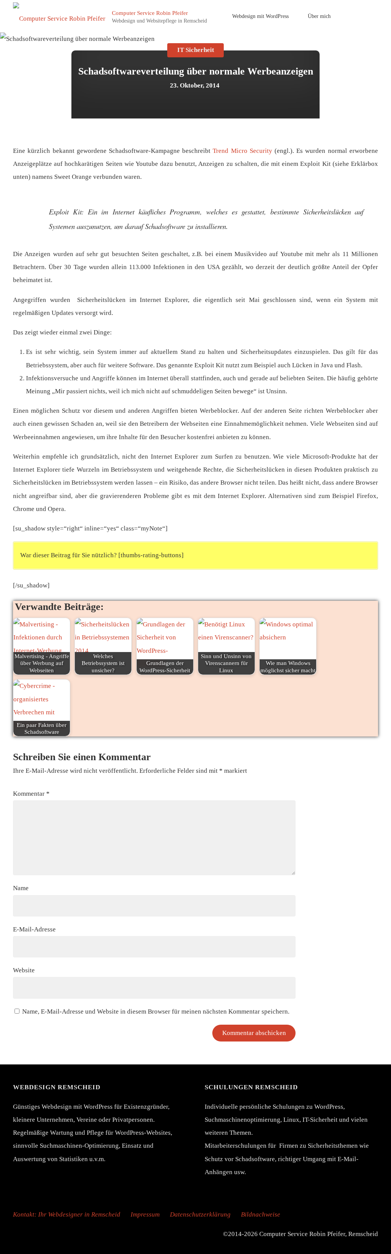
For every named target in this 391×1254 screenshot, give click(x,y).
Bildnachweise (260, 1214)
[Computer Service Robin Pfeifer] (59, 16)
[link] (349, 16)
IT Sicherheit (195, 50)
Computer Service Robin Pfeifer (150, 12)
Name (21, 888)
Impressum (145, 1214)
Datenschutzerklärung (200, 1214)
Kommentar (31, 793)
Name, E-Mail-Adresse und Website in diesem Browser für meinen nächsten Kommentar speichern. (155, 1011)
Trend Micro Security (242, 150)
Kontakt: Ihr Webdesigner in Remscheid (66, 1214)
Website (24, 970)
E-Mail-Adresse (34, 929)
